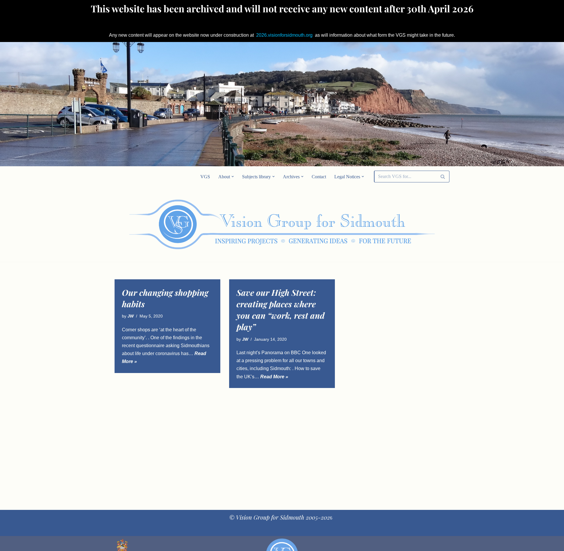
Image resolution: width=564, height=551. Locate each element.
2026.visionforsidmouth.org (284, 35)
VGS (205, 176)
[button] (232, 176)
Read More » (274, 376)
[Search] (442, 176)
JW (130, 316)
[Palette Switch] (402, 224)
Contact (319, 176)
